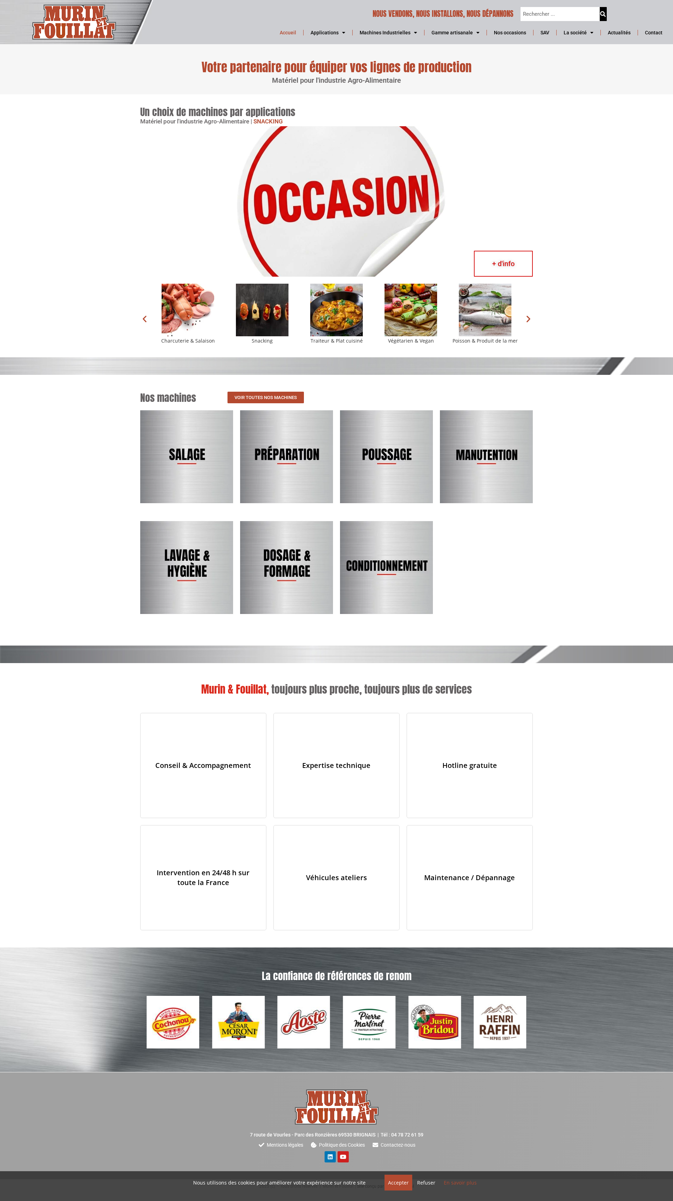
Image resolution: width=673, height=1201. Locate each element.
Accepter (398, 1182)
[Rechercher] (603, 14)
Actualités (619, 32)
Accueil (288, 32)
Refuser (426, 1182)
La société (575, 32)
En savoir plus (460, 1182)
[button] (144, 318)
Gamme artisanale (452, 32)
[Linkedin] (330, 1156)
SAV (545, 32)
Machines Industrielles (385, 32)
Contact (653, 32)
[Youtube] (343, 1156)
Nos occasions (510, 32)
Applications (325, 32)
